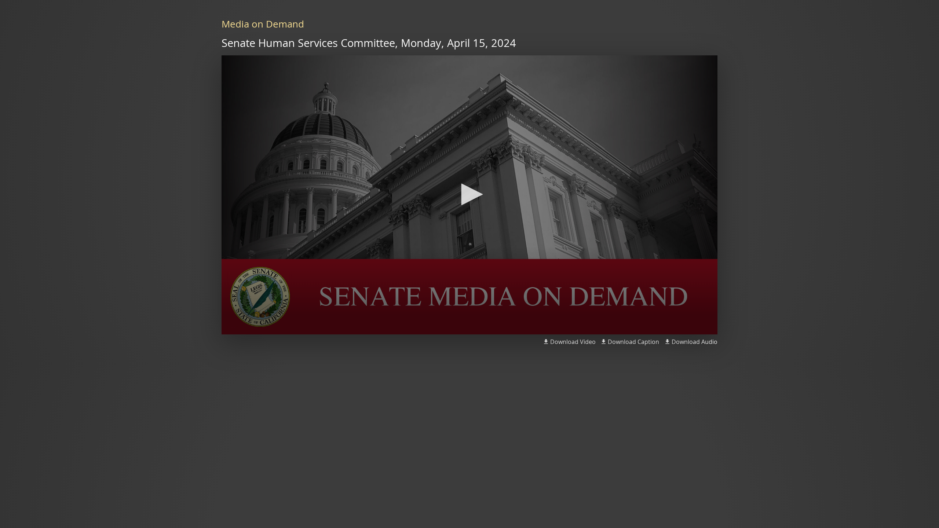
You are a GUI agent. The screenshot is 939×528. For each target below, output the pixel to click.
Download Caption (633, 342)
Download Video (573, 342)
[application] (469, 194)
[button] (469, 194)
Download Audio (694, 342)
